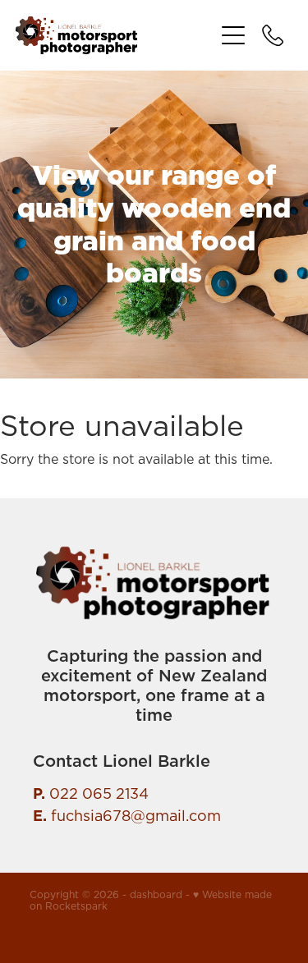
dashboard (156, 894)
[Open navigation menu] (233, 35)
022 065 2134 (99, 793)
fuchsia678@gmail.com (136, 815)
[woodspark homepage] (115, 35)
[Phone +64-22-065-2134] (272, 35)
